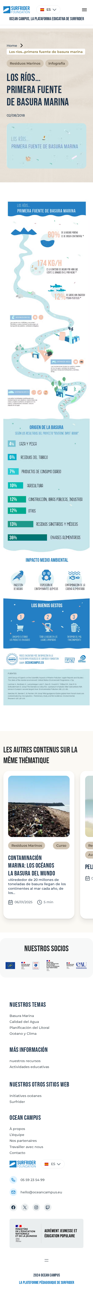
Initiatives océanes (25, 1096)
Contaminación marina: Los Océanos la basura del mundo (31, 866)
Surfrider (17, 1102)
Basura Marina (22, 1016)
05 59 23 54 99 (33, 1180)
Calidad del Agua (24, 1022)
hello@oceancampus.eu (41, 1192)
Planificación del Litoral (29, 1028)
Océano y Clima (23, 1033)
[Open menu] (46, 1260)
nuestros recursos (25, 1061)
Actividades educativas (29, 1067)
